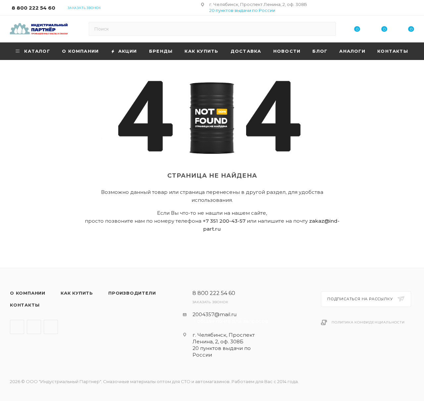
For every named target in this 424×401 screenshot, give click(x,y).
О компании (27, 293)
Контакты (24, 305)
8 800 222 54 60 (33, 8)
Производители (132, 293)
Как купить (77, 293)
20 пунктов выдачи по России (242, 10)
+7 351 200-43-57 (224, 221)
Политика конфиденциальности (368, 322)
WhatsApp (51, 327)
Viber (34, 327)
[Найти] (328, 29)
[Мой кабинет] (411, 9)
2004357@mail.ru (214, 314)
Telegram (17, 327)
